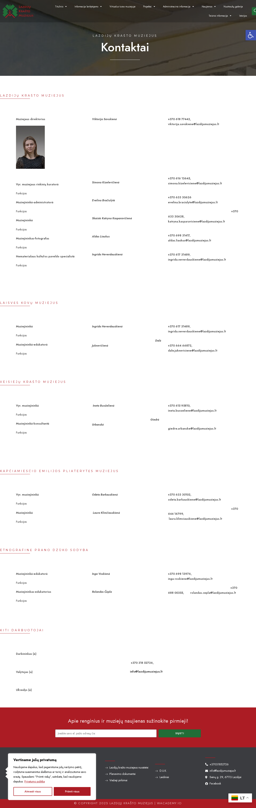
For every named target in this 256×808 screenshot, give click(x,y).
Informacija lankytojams (86, 6)
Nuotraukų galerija (233, 6)
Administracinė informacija (176, 6)
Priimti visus (72, 791)
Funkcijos (21, 193)
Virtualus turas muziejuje (122, 6)
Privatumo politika (34, 781)
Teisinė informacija (218, 16)
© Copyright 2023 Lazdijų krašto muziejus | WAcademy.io (128, 803)
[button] (251, 35)
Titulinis (59, 6)
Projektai (147, 6)
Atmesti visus (33, 791)
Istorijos (243, 16)
